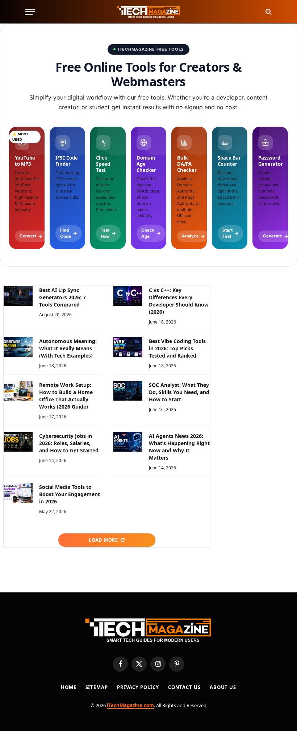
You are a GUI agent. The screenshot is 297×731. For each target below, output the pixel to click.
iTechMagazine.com (130, 705)
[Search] (268, 12)
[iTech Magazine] (149, 11)
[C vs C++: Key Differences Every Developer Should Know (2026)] (127, 296)
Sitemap (96, 687)
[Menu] (30, 12)
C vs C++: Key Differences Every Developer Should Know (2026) (179, 301)
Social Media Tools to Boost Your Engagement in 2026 (69, 494)
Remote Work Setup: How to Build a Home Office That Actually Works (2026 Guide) (66, 395)
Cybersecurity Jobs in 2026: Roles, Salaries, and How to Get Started (69, 443)
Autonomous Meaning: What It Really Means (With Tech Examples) (68, 348)
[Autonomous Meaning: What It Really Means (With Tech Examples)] (18, 347)
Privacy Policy (138, 687)
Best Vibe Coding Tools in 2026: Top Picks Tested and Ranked (177, 348)
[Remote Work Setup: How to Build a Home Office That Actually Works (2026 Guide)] (18, 391)
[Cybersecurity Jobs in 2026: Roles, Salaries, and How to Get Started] (18, 442)
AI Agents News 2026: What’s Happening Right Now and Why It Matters (179, 446)
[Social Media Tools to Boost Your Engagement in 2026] (18, 493)
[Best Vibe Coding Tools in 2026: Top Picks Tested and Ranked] (127, 347)
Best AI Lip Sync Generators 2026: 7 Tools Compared (62, 297)
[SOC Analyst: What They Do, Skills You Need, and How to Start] (127, 391)
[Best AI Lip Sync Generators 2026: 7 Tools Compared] (18, 296)
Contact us (184, 687)
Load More (103, 540)
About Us (223, 687)
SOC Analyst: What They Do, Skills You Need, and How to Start (179, 392)
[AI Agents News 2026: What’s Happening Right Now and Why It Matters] (127, 442)
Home (68, 687)
